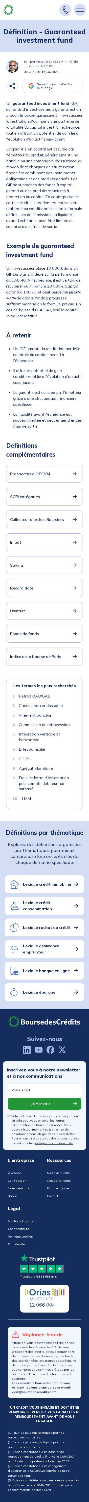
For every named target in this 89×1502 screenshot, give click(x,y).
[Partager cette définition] (12, 86)
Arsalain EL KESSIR (49, 61)
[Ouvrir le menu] (80, 10)
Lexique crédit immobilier (47, 884)
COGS (24, 758)
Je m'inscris (40, 1103)
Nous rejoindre (18, 1188)
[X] (62, 1050)
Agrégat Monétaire (36, 768)
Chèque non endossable (41, 705)
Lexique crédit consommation (37, 906)
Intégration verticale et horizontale (39, 737)
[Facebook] (50, 1050)
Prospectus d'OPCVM (30, 473)
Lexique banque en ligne (46, 970)
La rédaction (17, 1180)
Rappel (13, 1196)
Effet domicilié (32, 749)
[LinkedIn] (27, 1050)
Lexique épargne (39, 992)
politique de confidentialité (53, 1143)
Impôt (15, 542)
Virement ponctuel (35, 715)
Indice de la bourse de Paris (35, 656)
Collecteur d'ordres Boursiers (37, 519)
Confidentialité (18, 1229)
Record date (21, 588)
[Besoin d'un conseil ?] (65, 10)
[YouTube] (39, 1050)
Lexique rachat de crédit (47, 927)
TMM (26, 798)
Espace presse (58, 1188)
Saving (16, 565)
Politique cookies (20, 1236)
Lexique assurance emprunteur (41, 949)
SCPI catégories (25, 496)
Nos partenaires (59, 1180)
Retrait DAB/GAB (34, 696)
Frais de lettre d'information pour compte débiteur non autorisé (44, 783)
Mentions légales (20, 1221)
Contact (52, 1196)
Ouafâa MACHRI (41, 66)
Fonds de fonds (24, 633)
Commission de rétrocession (44, 724)
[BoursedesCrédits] (44, 1021)
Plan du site (16, 1244)
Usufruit (17, 610)
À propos (15, 1173)
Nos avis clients (58, 1173)
